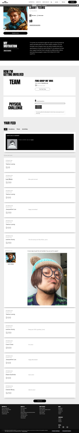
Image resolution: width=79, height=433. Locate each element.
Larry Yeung (11, 264)
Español (39, 5)
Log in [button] (56, 2)
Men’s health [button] (46, 2)
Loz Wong (9, 179)
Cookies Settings (55, 431)
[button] (51, 2)
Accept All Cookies (67, 431)
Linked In (67, 427)
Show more (39, 400)
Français (44, 5)
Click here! (59, 427)
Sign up (63, 2)
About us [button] (38, 2)
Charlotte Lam (44, 83)
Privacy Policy (24, 431)
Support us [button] (31, 2)
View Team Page (42, 89)
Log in (32, 139)
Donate (72, 2)
